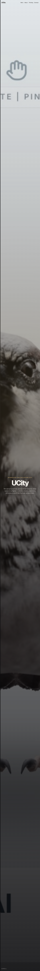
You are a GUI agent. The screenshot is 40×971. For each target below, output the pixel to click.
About (26, 2)
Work (22, 2)
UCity (3, 2)
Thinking (31, 2)
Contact (36, 2)
